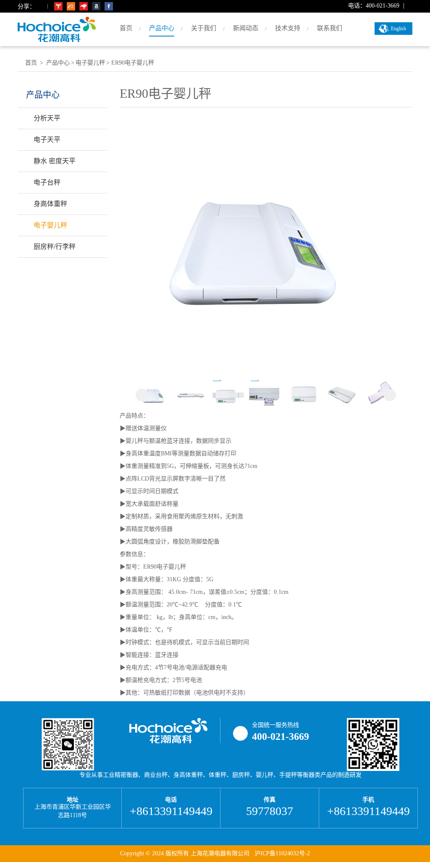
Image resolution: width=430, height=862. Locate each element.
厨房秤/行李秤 (55, 246)
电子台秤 (47, 182)
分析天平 (47, 118)
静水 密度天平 (55, 161)
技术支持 (287, 28)
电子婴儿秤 (50, 225)
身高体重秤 (50, 203)
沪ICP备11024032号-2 (282, 853)
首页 (126, 28)
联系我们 (329, 28)
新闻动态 (245, 28)
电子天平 (47, 139)
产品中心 (161, 28)
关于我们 (203, 28)
